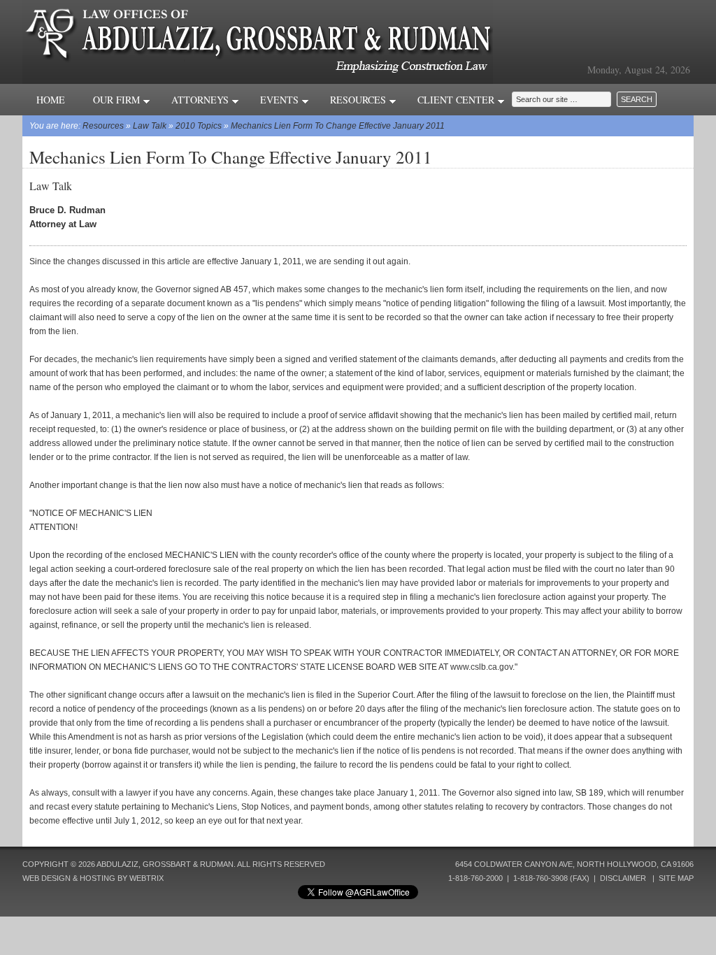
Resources (359, 99)
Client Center (457, 99)
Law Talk (149, 126)
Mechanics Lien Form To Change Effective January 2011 (338, 126)
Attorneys (201, 99)
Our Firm (118, 99)
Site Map (676, 878)
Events (280, 99)
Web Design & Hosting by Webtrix (93, 878)
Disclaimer (623, 878)
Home (50, 99)
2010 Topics (199, 126)
